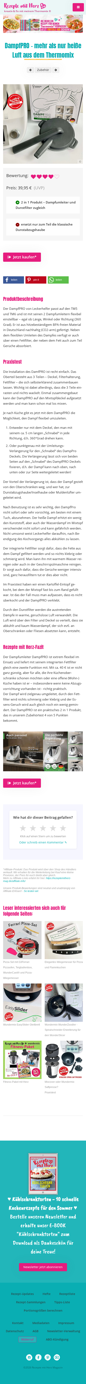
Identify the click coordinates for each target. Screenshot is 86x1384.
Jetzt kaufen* (25, 256)
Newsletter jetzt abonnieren (43, 1267)
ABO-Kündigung (57, 1339)
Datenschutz (15, 1331)
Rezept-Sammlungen (31, 1302)
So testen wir (31, 891)
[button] (78, 7)
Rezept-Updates (22, 1294)
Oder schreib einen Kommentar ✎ (43, 842)
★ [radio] (23, 828)
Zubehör (43, 70)
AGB (35, 1331)
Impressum (66, 1323)
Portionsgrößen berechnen (43, 1310)
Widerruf (27, 1339)
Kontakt (18, 1323)
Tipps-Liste (62, 1302)
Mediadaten (40, 1323)
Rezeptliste (67, 1294)
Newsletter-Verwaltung (63, 1331)
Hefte (47, 1294)
